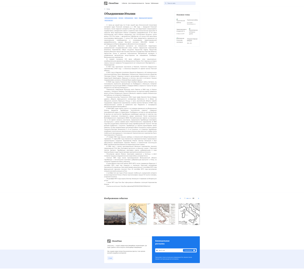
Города (147, 3)
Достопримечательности (136, 3)
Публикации (154, 3)
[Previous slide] (180, 198)
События (124, 3)
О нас (110, 258)
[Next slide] (198, 198)
